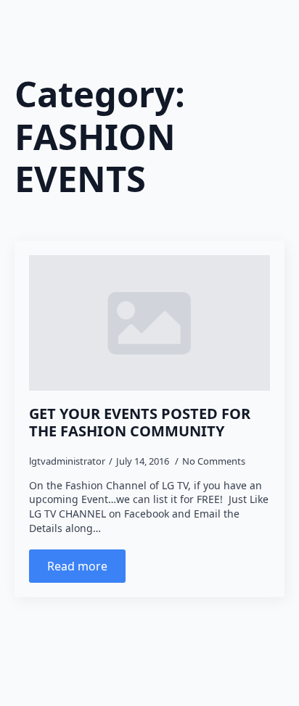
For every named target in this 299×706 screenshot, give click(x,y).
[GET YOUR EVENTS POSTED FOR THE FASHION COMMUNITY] (149, 323)
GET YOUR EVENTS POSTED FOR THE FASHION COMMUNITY (139, 422)
